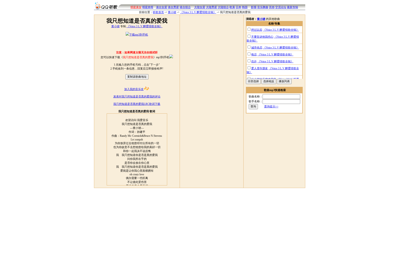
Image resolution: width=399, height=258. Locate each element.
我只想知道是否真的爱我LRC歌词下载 (136, 104)
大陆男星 (211, 7)
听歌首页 (158, 12)
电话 (254, 54)
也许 (254, 61)
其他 (272, 7)
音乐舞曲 (262, 7)
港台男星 (173, 7)
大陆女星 (199, 7)
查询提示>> (271, 106)
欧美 (232, 7)
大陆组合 (223, 7)
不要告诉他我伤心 (262, 36)
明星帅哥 (147, 7)
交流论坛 (280, 7)
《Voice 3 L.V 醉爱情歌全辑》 (198, 12)
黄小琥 (172, 12)
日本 (238, 7)
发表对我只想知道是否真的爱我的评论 (136, 96)
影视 (254, 7)
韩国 (245, 7)
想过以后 (256, 29)
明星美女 (136, 7)
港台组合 (185, 7)
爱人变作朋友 (259, 68)
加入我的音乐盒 (134, 89)
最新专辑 (292, 7)
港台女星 (161, 7)
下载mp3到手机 (138, 34)
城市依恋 (256, 47)
